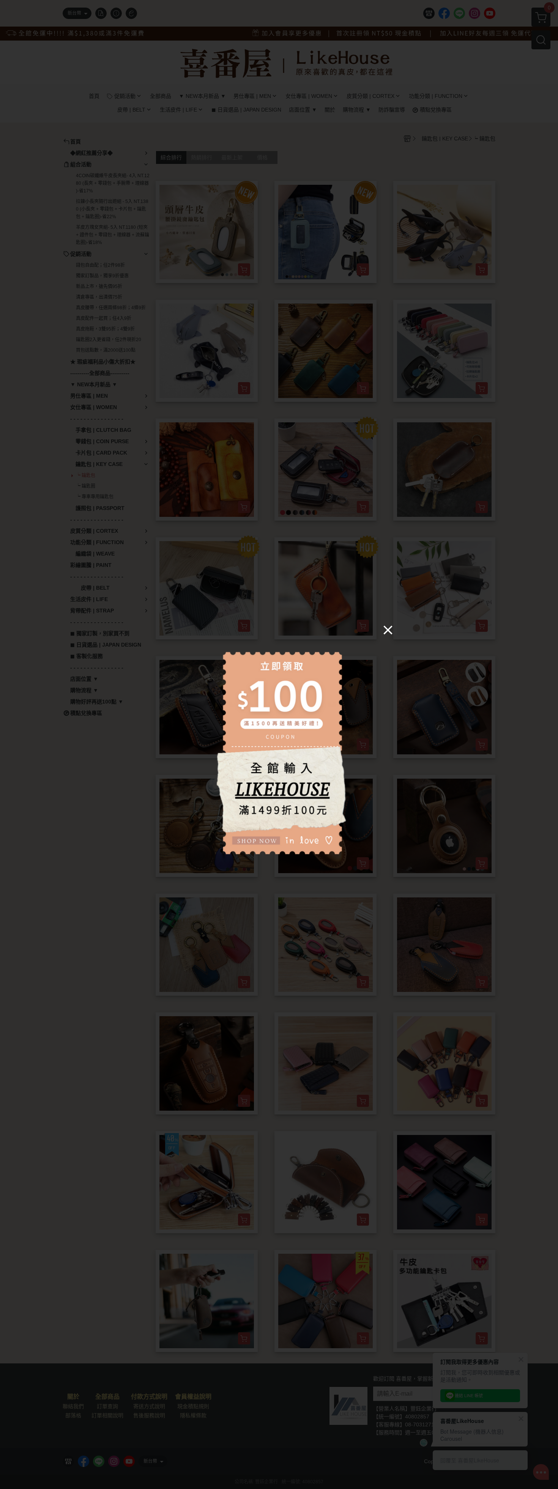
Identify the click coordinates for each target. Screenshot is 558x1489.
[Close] (388, 629)
